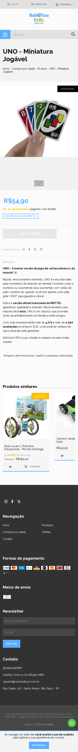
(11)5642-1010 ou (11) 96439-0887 (23, 674)
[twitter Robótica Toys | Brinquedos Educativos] (19, 501)
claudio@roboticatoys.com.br (21, 681)
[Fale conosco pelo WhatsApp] (72, 723)
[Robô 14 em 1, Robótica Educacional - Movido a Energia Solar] (10, 466)
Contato (7, 538)
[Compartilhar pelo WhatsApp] (23, 249)
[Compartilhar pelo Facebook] (29, 249)
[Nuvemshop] (39, 725)
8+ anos (42, 68)
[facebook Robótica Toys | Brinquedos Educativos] (12, 501)
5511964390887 (12, 667)
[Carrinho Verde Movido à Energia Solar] (62, 455)
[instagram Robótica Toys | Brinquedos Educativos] (6, 501)
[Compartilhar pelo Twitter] (35, 249)
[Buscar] (73, 34)
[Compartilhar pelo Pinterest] (41, 249)
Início (6, 68)
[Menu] (5, 34)
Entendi (39, 745)
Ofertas (46, 532)
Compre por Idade (23, 68)
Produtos (47, 525)
